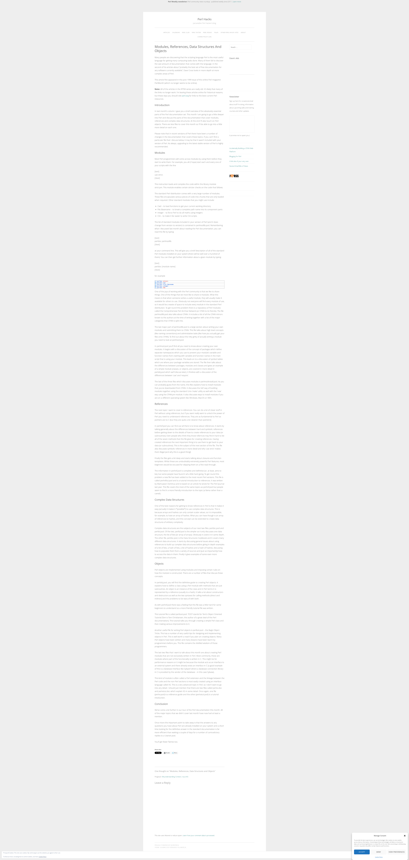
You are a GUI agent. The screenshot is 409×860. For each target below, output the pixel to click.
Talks (216, 32)
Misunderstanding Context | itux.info (175, 777)
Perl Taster (196, 32)
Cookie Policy (379, 857)
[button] (405, 836)
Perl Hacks (205, 19)
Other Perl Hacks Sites (229, 32)
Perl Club (185, 32)
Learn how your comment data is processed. (199, 835)
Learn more (237, 2)
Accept (362, 852)
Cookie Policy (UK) (205, 37)
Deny (378, 852)
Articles (166, 32)
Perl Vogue (207, 32)
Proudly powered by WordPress (167, 845)
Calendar (176, 32)
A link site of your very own (239, 161)
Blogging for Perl (235, 156)
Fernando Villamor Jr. (178, 847)
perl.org (185, 95)
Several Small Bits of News (238, 166)
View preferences (397, 852)
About (243, 32)
